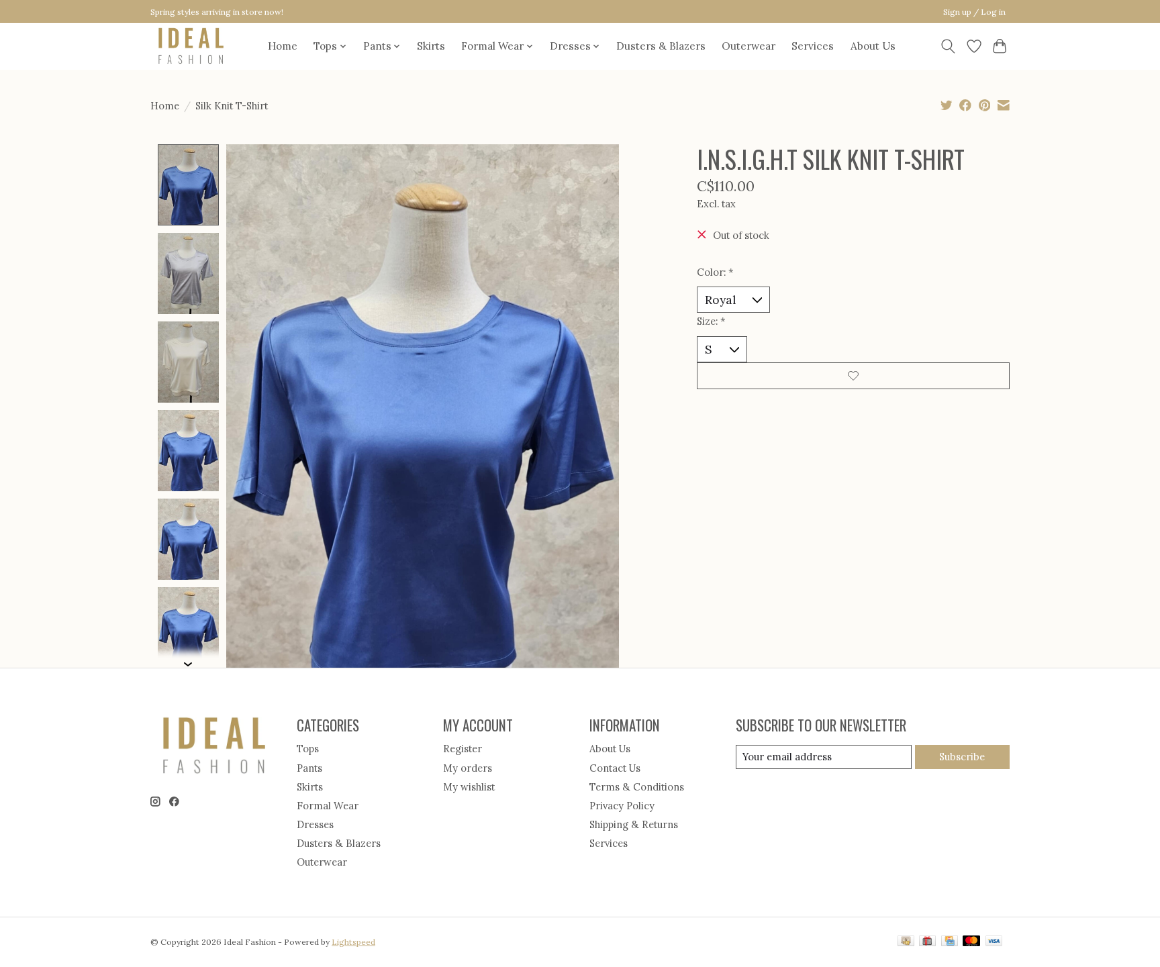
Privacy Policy (622, 805)
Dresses (315, 824)
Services (812, 46)
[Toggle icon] (948, 46)
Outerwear (748, 46)
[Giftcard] (927, 941)
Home (282, 46)
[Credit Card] (949, 941)
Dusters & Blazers (661, 46)
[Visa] (994, 941)
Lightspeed (353, 942)
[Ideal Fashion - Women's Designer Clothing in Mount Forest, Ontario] (191, 46)
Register (462, 748)
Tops (308, 748)
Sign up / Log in (974, 12)
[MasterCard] (971, 941)
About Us (873, 46)
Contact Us (614, 768)
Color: (715, 272)
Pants (309, 768)
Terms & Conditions (636, 786)
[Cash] (906, 941)
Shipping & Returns (633, 824)
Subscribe (962, 756)
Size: (711, 321)
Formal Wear (327, 805)
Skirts (431, 46)
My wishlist (469, 786)
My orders (467, 768)
